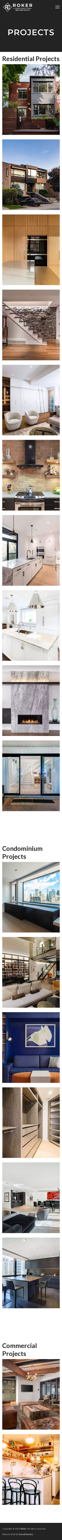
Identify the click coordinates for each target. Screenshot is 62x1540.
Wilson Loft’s (31, 1005)
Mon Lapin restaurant (31, 1502)
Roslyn (31, 433)
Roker (23, 1528)
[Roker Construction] (17, 7)
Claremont (31, 132)
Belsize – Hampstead (31, 658)
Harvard (31, 282)
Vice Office (31, 1427)
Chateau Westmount (31, 1080)
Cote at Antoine (31, 358)
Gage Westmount (31, 733)
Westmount (31, 1155)
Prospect (31, 508)
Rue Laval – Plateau (31, 808)
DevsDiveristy (26, 1534)
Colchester (31, 207)
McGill (31, 1230)
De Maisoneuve (31, 583)
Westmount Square (31, 1306)
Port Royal (31, 930)
